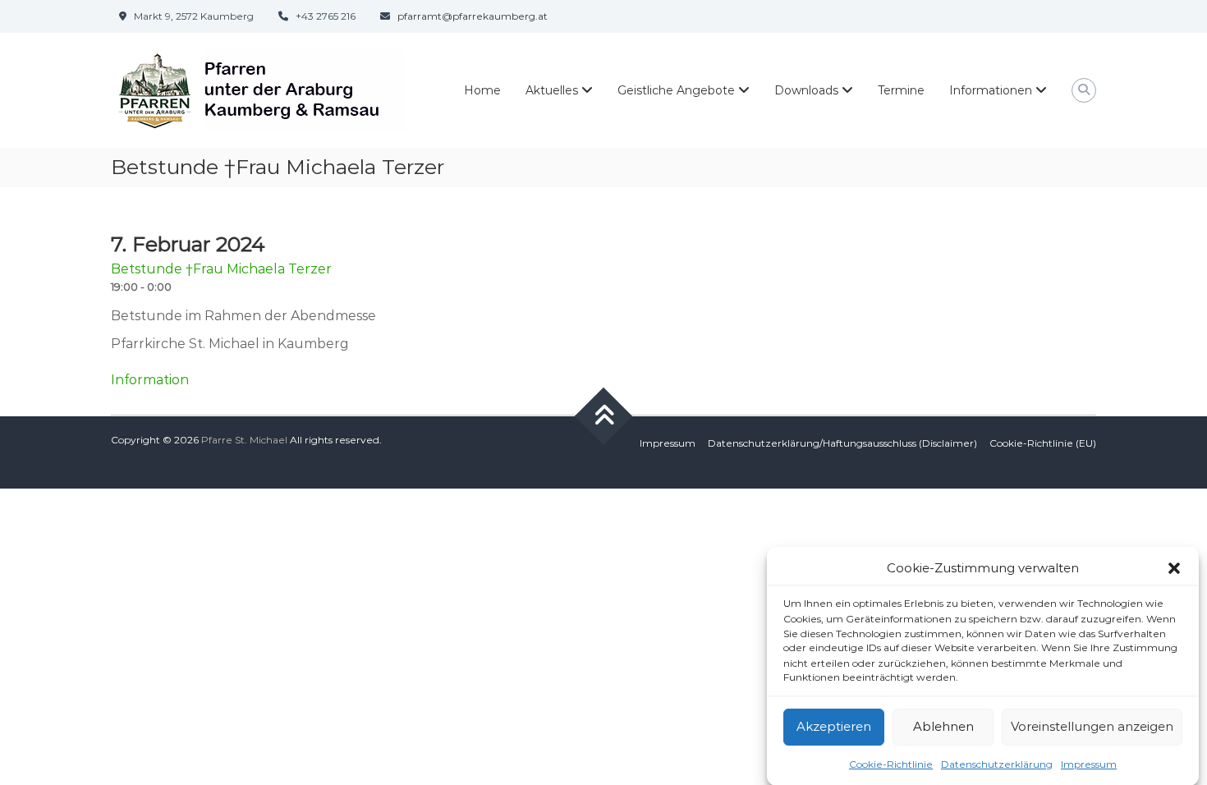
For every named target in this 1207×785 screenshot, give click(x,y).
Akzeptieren (833, 726)
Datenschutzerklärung (997, 763)
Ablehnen (943, 726)
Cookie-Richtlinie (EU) (1042, 443)
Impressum (1089, 763)
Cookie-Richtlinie (891, 763)
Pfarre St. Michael (244, 440)
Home (482, 90)
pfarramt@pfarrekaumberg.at (472, 16)
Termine (901, 90)
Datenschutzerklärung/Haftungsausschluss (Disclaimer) (842, 443)
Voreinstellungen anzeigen (1092, 726)
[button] (1174, 568)
